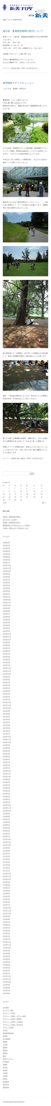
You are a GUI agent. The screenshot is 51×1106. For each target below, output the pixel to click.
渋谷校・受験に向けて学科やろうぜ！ (16, 528)
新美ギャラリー (8, 1059)
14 (4, 494)
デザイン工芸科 (8, 1027)
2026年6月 (6, 548)
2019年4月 (6, 793)
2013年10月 (7, 982)
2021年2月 (6, 731)
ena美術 (6, 1007)
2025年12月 (7, 565)
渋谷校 (5, 1073)
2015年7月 (6, 922)
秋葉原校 (6, 1082)
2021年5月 (6, 722)
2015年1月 (6, 939)
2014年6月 (6, 959)
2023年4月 (6, 656)
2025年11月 (7, 568)
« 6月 (4, 502)
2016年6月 (6, 890)
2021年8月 (6, 714)
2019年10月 (7, 776)
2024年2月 (6, 628)
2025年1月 (6, 597)
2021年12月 (7, 702)
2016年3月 (6, 899)
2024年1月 (6, 631)
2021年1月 (6, 733)
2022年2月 (6, 696)
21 (4, 497)
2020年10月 (7, 742)
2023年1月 (6, 665)
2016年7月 (6, 888)
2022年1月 (6, 699)
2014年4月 (6, 965)
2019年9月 (6, 779)
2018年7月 (6, 819)
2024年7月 (6, 614)
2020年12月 (7, 736)
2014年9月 (6, 950)
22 (9, 497)
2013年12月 (7, 976)
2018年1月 (6, 836)
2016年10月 (7, 879)
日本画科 (6, 1062)
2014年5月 (6, 962)
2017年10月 (7, 845)
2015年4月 (6, 930)
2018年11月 (7, 808)
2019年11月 (7, 773)
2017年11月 (7, 842)
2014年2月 (6, 970)
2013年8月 (6, 987)
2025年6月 (6, 582)
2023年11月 (7, 636)
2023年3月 (6, 659)
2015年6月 (6, 925)
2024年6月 (6, 617)
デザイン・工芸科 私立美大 (13, 1025)
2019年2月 (6, 799)
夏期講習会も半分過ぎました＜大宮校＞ (17, 525)
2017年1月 (6, 870)
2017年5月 (6, 859)
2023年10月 (7, 639)
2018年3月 (6, 831)
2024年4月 (6, 622)
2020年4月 (6, 759)
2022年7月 (6, 682)
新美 (18, 68)
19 (34, 494)
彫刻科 (5, 1050)
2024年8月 (6, 611)
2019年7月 (6, 785)
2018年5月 (6, 825)
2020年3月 (6, 762)
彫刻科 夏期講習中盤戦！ (12, 517)
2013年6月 (6, 993)
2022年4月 (6, 691)
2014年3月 (6, 967)
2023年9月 (6, 642)
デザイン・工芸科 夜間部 (12, 1019)
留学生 (5, 1079)
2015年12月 (7, 908)
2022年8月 (6, 679)
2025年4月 (6, 588)
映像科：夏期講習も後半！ (12, 522)
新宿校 (13, 458)
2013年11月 (7, 979)
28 (4, 500)
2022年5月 (6, 688)
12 (34, 491)
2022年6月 (6, 685)
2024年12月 (7, 599)
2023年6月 (6, 651)
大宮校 (5, 1044)
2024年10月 (7, 605)
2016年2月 (6, 902)
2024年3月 (6, 625)
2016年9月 (6, 882)
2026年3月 (6, 557)
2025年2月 (6, 594)
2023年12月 (7, 634)
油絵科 (22, 458)
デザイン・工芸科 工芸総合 (13, 1022)
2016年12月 (7, 873)
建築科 (5, 1047)
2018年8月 (6, 816)
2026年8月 (6, 542)
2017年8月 (6, 850)
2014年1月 (6, 973)
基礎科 (5, 1042)
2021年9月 (6, 711)
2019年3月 (6, 796)
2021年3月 (6, 728)
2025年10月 (7, 571)
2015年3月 (6, 933)
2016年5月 (6, 893)
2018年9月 (6, 813)
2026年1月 (6, 562)
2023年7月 (6, 648)
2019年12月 (7, 771)
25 (27, 497)
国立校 (13, 68)
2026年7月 (6, 545)
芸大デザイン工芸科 (10, 520)
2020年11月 (7, 739)
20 (41, 494)
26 (34, 497)
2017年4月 (6, 862)
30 (15, 500)
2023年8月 (6, 645)
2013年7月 (6, 990)
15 (9, 494)
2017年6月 (6, 856)
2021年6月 (6, 719)
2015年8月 (6, 919)
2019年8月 (6, 782)
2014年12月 (7, 942)
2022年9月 (6, 676)
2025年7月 (6, 579)
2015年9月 (6, 916)
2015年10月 (7, 913)
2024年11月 (7, 602)
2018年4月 (6, 828)
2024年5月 (6, 619)
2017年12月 (7, 839)
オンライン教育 (8, 1010)
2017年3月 (6, 865)
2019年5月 (6, 791)
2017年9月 (6, 848)
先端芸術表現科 (8, 1033)
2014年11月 (7, 945)
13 (41, 491)
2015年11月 (7, 910)
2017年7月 (6, 853)
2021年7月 (6, 716)
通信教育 (6, 1087)
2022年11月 (7, 671)
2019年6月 (6, 788)
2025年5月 (6, 585)
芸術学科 (6, 1084)
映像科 (5, 1064)
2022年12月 (7, 668)
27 (41, 497)
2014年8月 (6, 953)
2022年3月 (6, 694)
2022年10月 (7, 674)
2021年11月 (7, 705)
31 (21, 500)
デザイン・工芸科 (9, 1013)
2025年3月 (6, 591)
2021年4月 (6, 725)
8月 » (43, 502)
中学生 (5, 1030)
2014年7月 (6, 956)
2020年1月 (6, 768)
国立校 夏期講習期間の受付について (23, 31)
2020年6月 (6, 753)
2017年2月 (6, 868)
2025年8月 (6, 577)
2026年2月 (6, 559)
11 (27, 491)
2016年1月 (6, 905)
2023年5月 (6, 654)
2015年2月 (6, 936)
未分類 (5, 1067)
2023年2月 (6, 662)
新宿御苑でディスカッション (18, 82)
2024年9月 (6, 608)
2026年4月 (6, 554)
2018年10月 (7, 811)
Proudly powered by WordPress (13, 1102)
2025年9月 (6, 574)
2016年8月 (6, 885)
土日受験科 (7, 1039)
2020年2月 (6, 765)
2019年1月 (6, 802)
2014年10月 (7, 947)
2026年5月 (6, 551)
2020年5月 (6, 756)
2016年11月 (7, 876)
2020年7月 (6, 751)
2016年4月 (6, 896)
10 (21, 491)
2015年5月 (6, 928)
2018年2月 (6, 833)
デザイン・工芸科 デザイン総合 (14, 1016)
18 (27, 494)
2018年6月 (6, 822)
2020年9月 (6, 745)
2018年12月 (7, 805)
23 (15, 497)
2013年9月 (6, 985)
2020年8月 (6, 748)
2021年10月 (7, 708)
